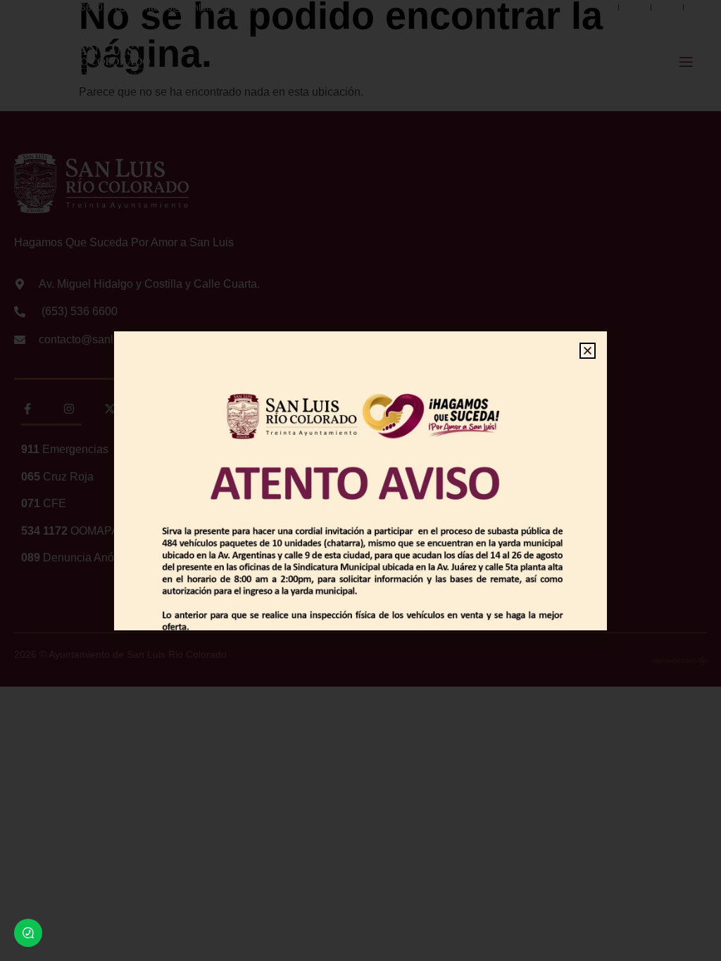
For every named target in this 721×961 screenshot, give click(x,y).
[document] (360, 480)
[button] (587, 350)
